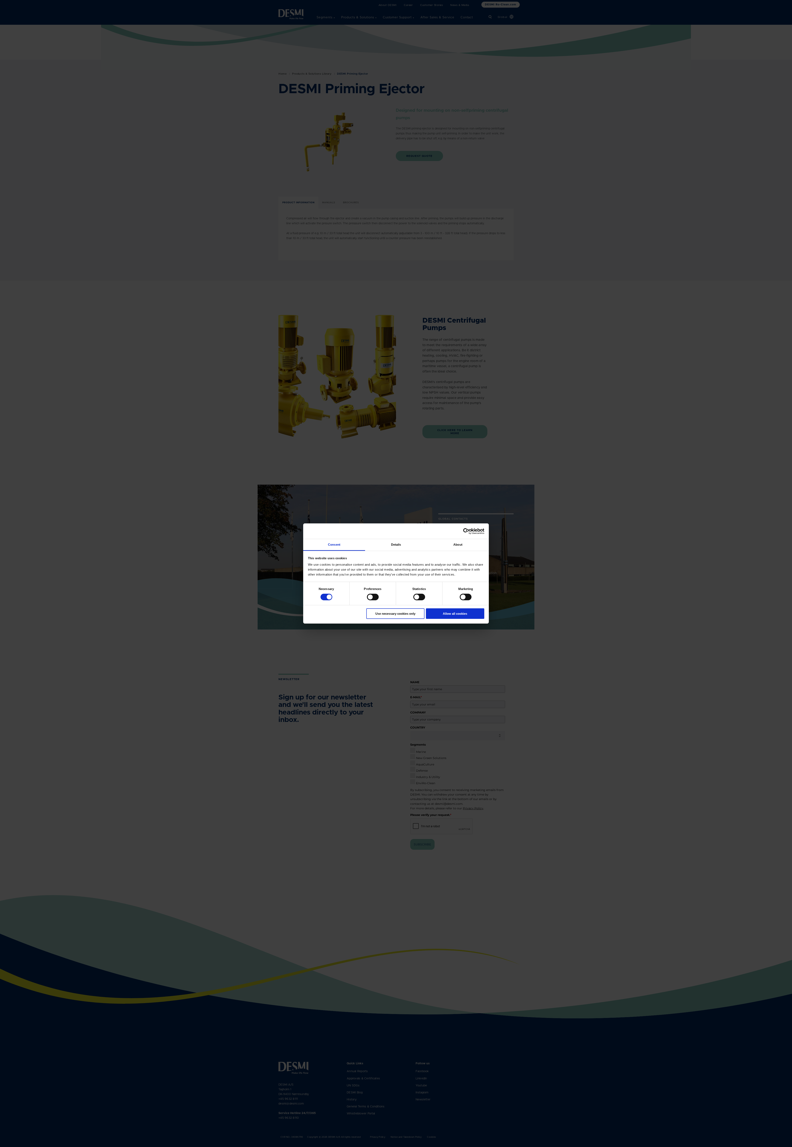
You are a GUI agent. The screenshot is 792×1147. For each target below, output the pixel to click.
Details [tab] (396, 544)
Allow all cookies (455, 613)
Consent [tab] (334, 544)
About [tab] (457, 544)
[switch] (369, 596)
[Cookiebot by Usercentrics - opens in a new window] (466, 531)
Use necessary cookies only (395, 613)
